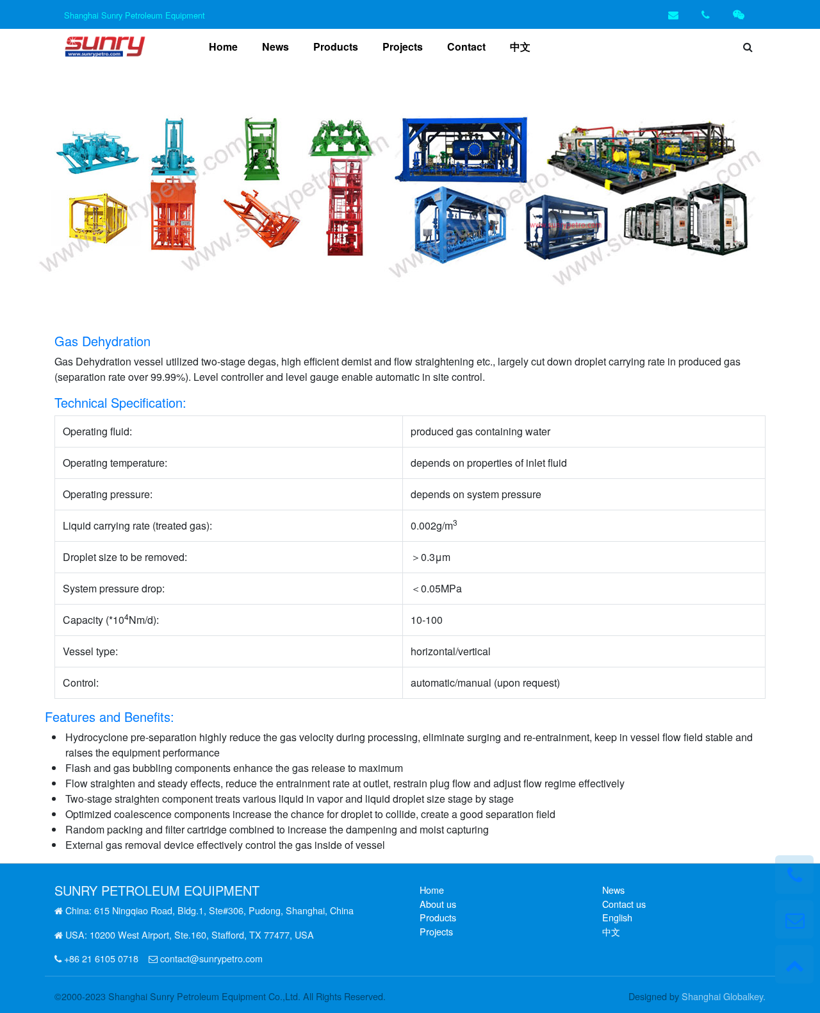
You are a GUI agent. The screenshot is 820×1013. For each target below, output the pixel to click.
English (617, 917)
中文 (520, 46)
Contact (466, 46)
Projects (402, 46)
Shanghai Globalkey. (724, 996)
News (275, 46)
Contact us (624, 903)
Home (226, 46)
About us (438, 903)
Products (335, 46)
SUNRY (75, 890)
